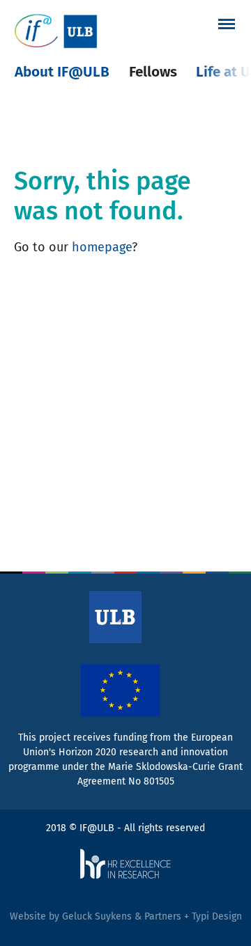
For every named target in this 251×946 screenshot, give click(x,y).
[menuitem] (62, 72)
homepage (102, 247)
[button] (226, 23)
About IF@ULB (62, 72)
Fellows (153, 72)
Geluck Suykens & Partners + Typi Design (152, 916)
